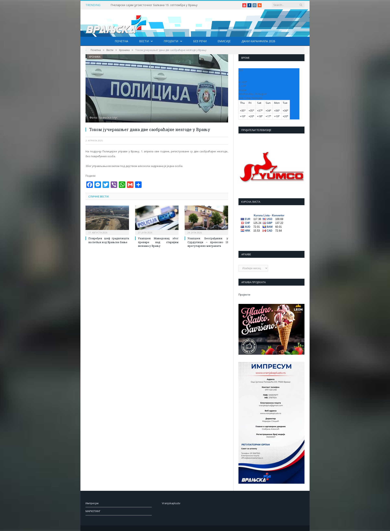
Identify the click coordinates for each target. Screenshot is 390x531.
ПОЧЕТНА (121, 41)
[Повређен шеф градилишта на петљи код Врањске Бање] (107, 220)
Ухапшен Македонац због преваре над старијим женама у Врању (158, 241)
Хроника (95, 57)
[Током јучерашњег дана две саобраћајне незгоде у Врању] (157, 89)
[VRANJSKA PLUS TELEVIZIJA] (116, 23)
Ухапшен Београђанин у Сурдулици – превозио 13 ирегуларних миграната (207, 241)
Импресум (92, 503)
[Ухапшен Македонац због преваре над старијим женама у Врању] (157, 220)
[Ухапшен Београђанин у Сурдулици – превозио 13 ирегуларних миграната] (206, 220)
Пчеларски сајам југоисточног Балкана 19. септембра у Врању (153, 5)
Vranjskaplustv (171, 503)
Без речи (200, 41)
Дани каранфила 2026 (258, 41)
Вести (144, 41)
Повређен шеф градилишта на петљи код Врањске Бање (108, 240)
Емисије (224, 41)
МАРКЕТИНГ (93, 511)
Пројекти (171, 41)
